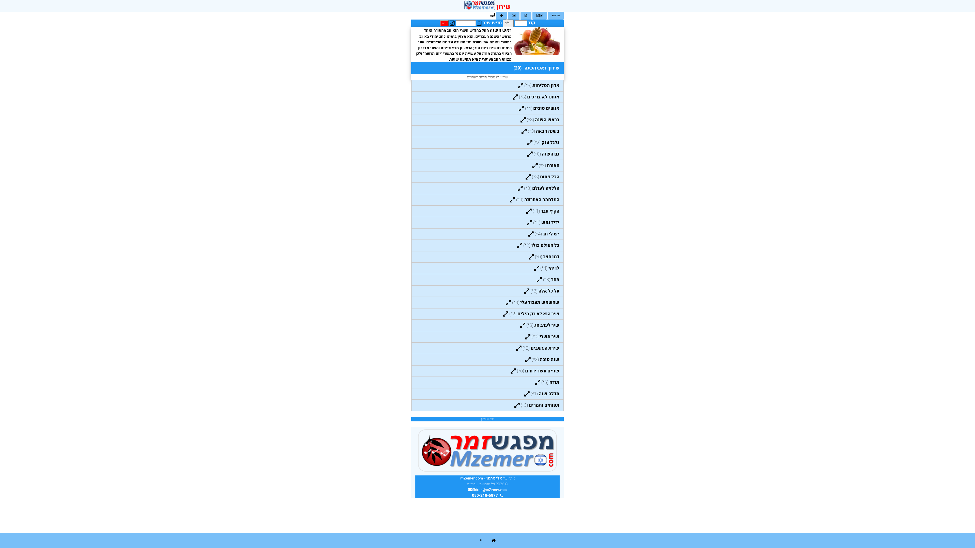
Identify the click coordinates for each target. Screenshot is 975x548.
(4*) (542, 108)
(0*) (546, 154)
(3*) (541, 85)
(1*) (546, 211)
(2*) (546, 142)
